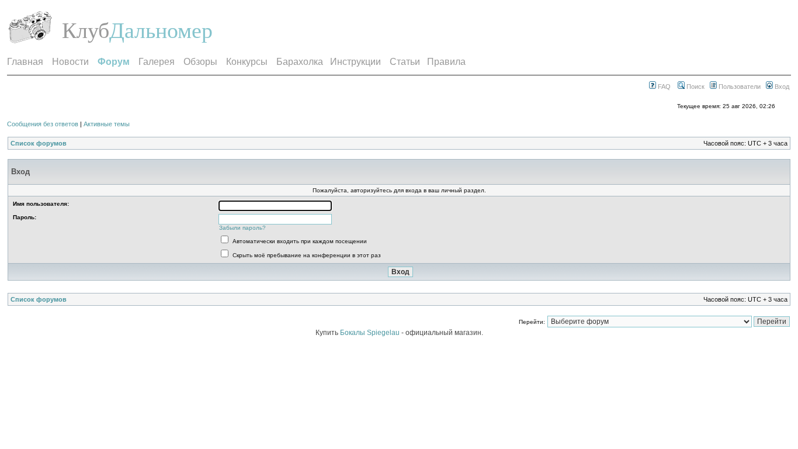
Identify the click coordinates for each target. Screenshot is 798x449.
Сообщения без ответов (42, 123)
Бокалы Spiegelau (370, 333)
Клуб (85, 30)
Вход (781, 86)
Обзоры (200, 62)
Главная (25, 62)
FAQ (663, 86)
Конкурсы (247, 62)
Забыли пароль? (242, 227)
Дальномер (161, 30)
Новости (70, 62)
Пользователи (739, 86)
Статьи (405, 62)
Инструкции (355, 62)
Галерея (156, 62)
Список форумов (39, 143)
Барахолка (299, 62)
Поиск (695, 86)
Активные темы (107, 123)
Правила (446, 62)
